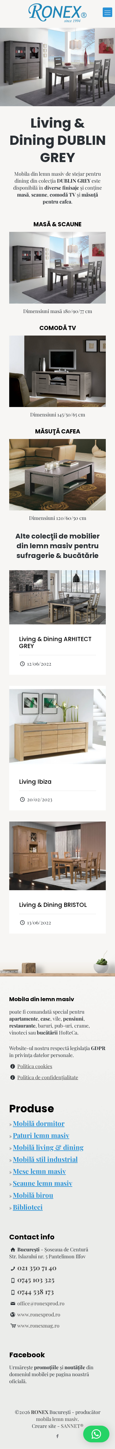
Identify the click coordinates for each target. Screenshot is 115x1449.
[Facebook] (58, 1436)
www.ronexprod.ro (38, 1314)
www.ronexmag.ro (38, 1325)
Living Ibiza (35, 782)
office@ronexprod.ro (40, 1303)
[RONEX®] (57, 12)
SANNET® (72, 1426)
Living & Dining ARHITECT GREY (55, 642)
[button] (96, 1434)
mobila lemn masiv (57, 1419)
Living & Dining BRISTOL (53, 905)
